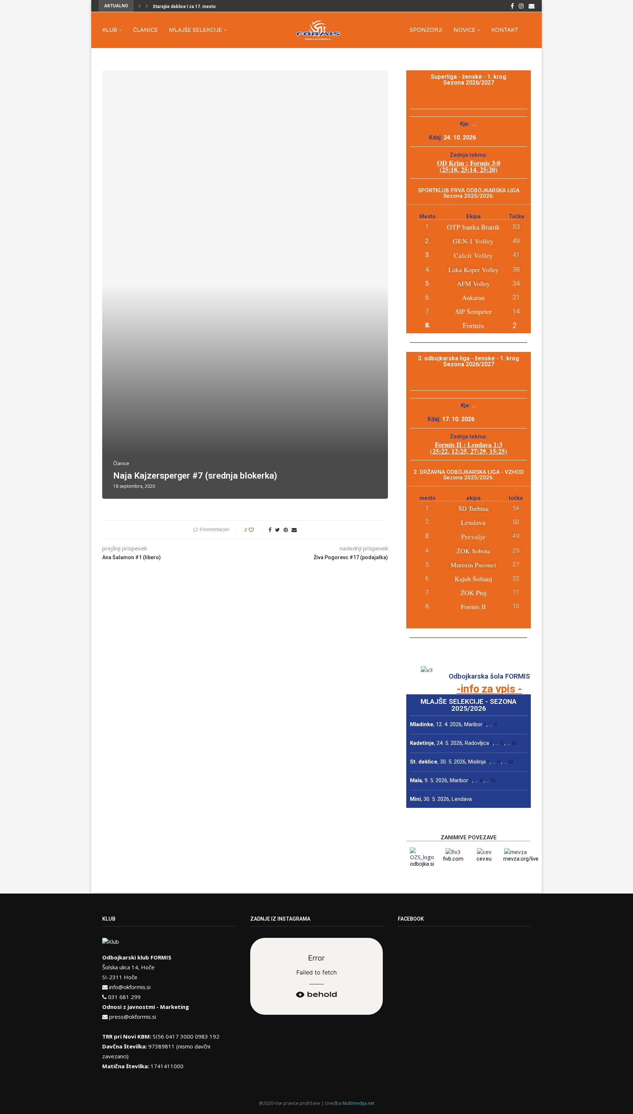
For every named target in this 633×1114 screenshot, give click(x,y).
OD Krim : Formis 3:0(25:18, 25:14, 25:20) (468, 166)
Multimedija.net (358, 1103)
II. (496, 724)
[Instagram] (521, 6)
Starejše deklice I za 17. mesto (184, 6)
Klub (109, 30)
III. (514, 743)
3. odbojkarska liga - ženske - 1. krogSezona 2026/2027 (468, 361)
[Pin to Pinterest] (286, 529)
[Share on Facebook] (270, 529)
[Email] (531, 6)
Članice (145, 30)
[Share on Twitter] (277, 529)
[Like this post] (256, 529)
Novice (464, 30)
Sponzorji (426, 30)
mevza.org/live (520, 858)
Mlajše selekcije (195, 30)
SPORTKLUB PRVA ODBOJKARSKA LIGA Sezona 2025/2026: (468, 193)
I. (485, 724)
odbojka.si (422, 864)
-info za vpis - (489, 689)
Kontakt (504, 30)
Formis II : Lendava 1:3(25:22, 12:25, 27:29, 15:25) (468, 448)
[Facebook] (512, 6)
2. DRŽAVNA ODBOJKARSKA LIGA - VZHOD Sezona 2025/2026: (469, 475)
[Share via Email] (294, 529)
